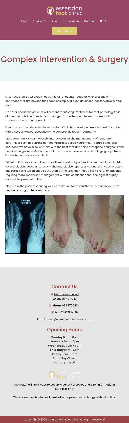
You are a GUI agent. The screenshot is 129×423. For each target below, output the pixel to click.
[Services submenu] (45, 22)
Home (24, 21)
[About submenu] (61, 22)
